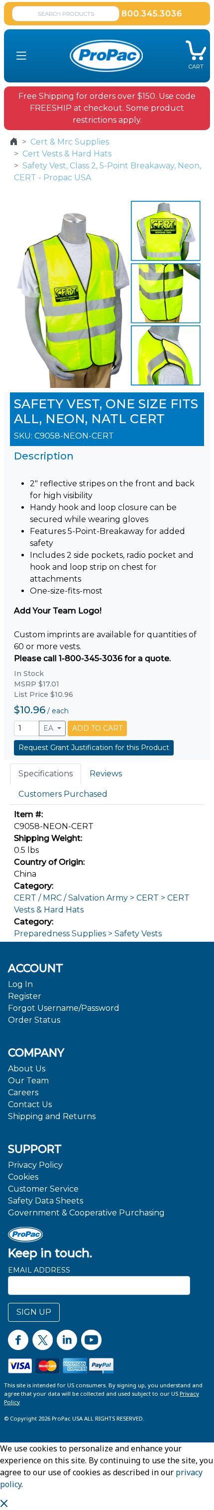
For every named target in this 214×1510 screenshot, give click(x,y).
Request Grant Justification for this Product (93, 747)
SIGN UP (33, 1312)
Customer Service (43, 1189)
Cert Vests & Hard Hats (66, 153)
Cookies (23, 1177)
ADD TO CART (97, 728)
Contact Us (30, 1104)
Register (24, 996)
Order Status (34, 1020)
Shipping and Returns (52, 1116)
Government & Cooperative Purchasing (86, 1212)
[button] (21, 56)
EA (49, 728)
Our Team (28, 1080)
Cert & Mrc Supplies (69, 142)
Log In (20, 984)
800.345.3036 (151, 13)
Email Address (39, 1270)
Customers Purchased (62, 794)
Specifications (45, 773)
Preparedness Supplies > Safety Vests (88, 933)
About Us (26, 1068)
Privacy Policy (35, 1165)
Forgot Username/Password (63, 1008)
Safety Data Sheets (45, 1201)
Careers (23, 1092)
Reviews (106, 773)
